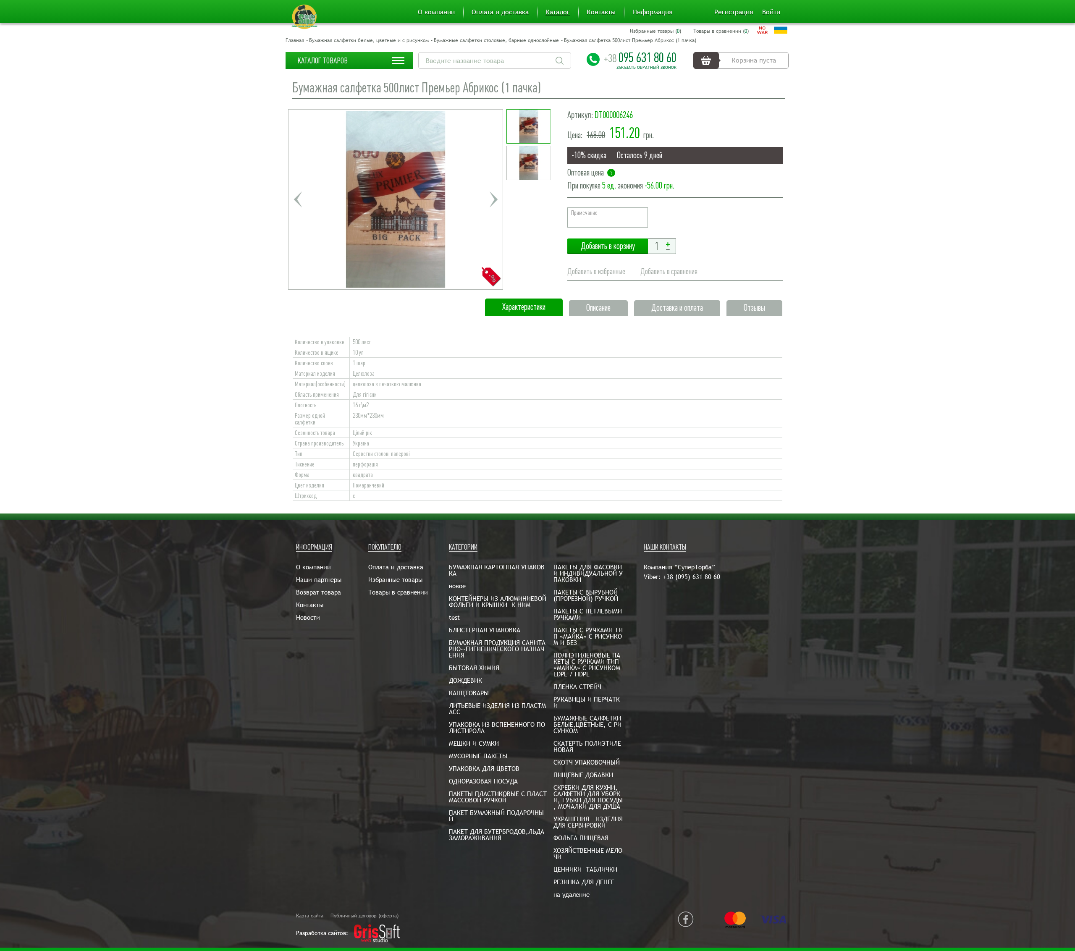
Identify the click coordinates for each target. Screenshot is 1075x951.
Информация (652, 12)
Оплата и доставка (500, 12)
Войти (771, 12)
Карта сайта (309, 915)
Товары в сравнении (398, 592)
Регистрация (733, 12)
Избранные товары (395, 579)
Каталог (557, 12)
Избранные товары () (655, 31)
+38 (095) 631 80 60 (691, 576)
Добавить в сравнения (668, 271)
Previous (298, 199)
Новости (308, 617)
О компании (436, 12)
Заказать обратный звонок (646, 67)
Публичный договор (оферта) (364, 915)
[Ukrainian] (780, 30)
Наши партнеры (318, 579)
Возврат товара (318, 592)
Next (493, 199)
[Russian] (762, 30)
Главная (295, 40)
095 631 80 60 (640, 57)
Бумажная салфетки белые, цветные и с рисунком (369, 40)
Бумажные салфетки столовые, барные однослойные (496, 40)
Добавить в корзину (608, 246)
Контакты (601, 12)
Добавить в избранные (596, 271)
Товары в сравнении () (721, 31)
